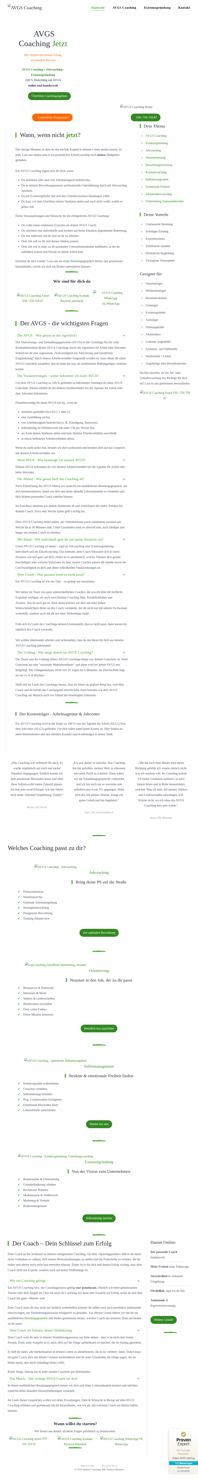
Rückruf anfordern (72, 301)
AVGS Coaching (124, 7)
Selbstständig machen (99, 1218)
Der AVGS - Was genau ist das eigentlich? (47, 335)
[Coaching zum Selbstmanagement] (55, 1060)
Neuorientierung (156, 157)
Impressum (87, 1466)
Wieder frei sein (99, 1124)
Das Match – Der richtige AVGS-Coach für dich (43, 1378)
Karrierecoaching (156, 172)
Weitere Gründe (163, 1319)
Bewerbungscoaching (159, 165)
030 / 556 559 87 (146, 117)
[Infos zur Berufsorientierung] (55, 964)
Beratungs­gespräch (36, 1318)
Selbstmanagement (157, 179)
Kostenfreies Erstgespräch (53, 117)
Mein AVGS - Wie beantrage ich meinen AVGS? (51, 460)
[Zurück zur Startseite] (25, 7)
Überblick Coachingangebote (49, 96)
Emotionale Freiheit (158, 186)
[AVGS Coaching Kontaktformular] (72, 295)
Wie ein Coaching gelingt (27, 1281)
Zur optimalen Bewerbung (99, 932)
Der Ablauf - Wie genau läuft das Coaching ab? (50, 479)
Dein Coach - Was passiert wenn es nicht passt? (50, 574)
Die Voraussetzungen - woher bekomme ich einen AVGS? (58, 376)
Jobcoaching (153, 150)
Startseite (98, 7)
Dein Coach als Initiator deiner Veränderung (41, 1330)
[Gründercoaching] (55, 1156)
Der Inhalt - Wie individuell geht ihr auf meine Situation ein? (60, 539)
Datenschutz (109, 1466)
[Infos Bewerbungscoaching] (55, 866)
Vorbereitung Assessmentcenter (165, 201)
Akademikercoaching (159, 194)
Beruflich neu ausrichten (99, 1028)
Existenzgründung (157, 7)
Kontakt (184, 7)
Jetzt (59, 43)
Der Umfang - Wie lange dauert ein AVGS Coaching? (55, 652)
